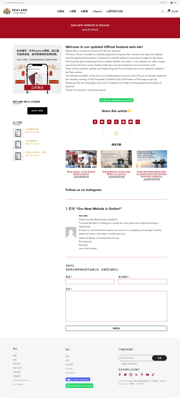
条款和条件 (132, 364)
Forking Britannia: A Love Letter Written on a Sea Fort (116, 173)
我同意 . (130, 364)
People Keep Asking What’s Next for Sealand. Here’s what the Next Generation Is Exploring (152, 174)
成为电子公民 (116, 11)
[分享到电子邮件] (130, 122)
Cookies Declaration (21, 380)
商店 (62, 11)
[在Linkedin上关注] (136, 374)
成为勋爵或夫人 (31, 141)
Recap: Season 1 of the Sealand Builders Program (81, 173)
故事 (73, 11)
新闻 (85, 11)
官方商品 (69, 364)
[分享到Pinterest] (109, 122)
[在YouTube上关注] (147, 374)
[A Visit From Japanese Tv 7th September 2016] (103, 133)
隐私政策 (16, 372)
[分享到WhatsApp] (137, 122)
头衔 (67, 360)
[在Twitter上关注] (125, 374)
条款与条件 (17, 368)
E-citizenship (70, 372)
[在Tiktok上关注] (153, 374)
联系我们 (16, 364)
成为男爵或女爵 (31, 129)
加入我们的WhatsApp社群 (81, 385)
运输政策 (16, 376)
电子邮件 (124, 277)
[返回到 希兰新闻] (116, 133)
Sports (98, 11)
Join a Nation (18, 384)
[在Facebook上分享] (95, 122)
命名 (69, 277)
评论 (69, 289)
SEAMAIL (69, 368)
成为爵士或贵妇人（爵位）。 (36, 152)
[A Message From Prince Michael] (129, 133)
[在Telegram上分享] (123, 122)
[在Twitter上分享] (102, 122)
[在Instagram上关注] (130, 374)
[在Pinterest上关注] (141, 374)
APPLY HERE (37, 110)
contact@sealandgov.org (15, 2)
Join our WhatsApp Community (117, 100)
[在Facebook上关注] (119, 374)
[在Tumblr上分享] (116, 122)
